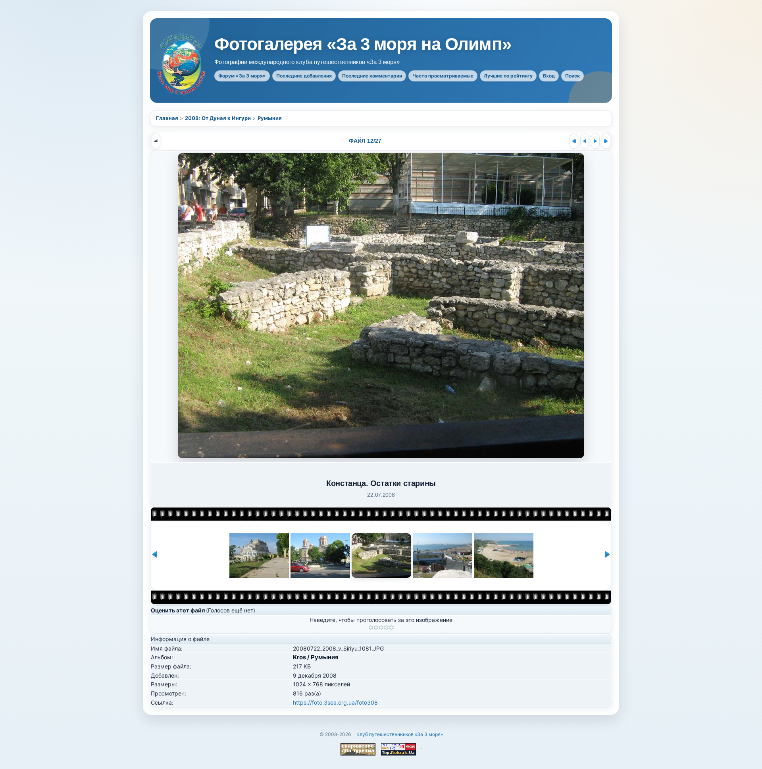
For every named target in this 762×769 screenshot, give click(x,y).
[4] (386, 627)
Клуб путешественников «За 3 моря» (399, 734)
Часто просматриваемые (442, 76)
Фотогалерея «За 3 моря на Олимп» (362, 44)
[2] (376, 627)
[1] (370, 627)
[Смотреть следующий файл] (595, 141)
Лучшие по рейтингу (508, 76)
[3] (381, 627)
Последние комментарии (372, 76)
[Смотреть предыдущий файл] (584, 141)
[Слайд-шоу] (156, 141)
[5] (391, 627)
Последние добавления (304, 76)
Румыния (270, 118)
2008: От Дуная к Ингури (218, 118)
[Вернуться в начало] (574, 141)
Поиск (572, 76)
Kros (299, 657)
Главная (167, 118)
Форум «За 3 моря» (242, 76)
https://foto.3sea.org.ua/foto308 (335, 702)
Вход (549, 76)
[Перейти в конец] (606, 141)
